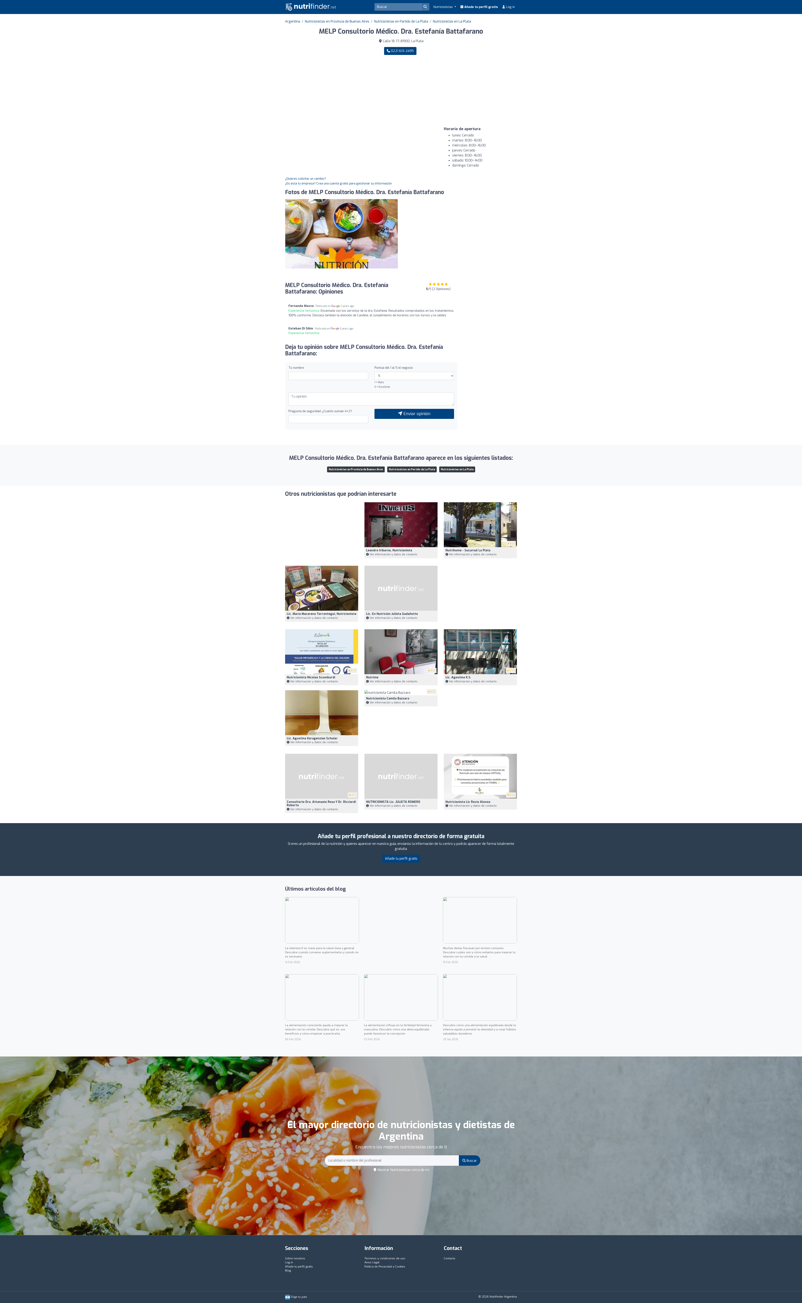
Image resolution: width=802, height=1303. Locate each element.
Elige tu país (298, 1297)
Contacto (449, 1258)
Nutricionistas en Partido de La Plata (401, 21)
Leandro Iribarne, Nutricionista (389, 550)
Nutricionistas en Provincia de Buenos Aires (337, 21)
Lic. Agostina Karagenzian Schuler (312, 738)
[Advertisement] (460, 91)
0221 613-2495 (402, 51)
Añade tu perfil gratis (480, 7)
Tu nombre (296, 368)
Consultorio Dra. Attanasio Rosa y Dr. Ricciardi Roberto (321, 803)
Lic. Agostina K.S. (458, 677)
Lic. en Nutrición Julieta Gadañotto (392, 614)
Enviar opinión (416, 414)
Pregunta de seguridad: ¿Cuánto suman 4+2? (320, 411)
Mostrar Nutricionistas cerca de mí (403, 1170)
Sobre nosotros (295, 1258)
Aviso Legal (371, 1262)
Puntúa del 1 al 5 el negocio (393, 368)
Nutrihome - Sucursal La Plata (467, 550)
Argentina (292, 21)
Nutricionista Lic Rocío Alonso (467, 802)
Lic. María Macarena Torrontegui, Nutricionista (321, 614)
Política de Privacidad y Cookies (384, 1266)
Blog (288, 1270)
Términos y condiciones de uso (384, 1258)
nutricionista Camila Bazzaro (387, 698)
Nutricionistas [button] (443, 7)
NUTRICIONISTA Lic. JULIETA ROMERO (393, 802)
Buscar (471, 1160)
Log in (510, 7)
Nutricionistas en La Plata (452, 21)
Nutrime (372, 677)
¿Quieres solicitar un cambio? (305, 179)
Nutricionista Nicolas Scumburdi (311, 677)
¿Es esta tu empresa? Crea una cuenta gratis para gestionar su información (338, 183)
